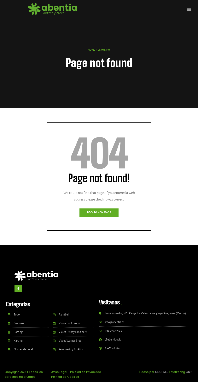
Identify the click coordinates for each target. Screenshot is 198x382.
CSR (189, 372)
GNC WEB (161, 372)
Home (91, 49)
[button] (189, 9)
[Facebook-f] (18, 288)
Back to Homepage (99, 212)
